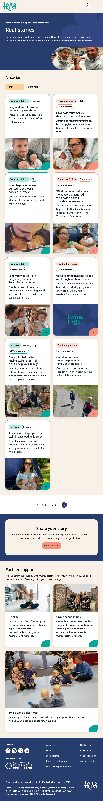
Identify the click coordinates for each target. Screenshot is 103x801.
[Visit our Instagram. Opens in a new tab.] (14, 750)
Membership (52, 756)
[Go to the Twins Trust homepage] (10, 6)
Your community (41, 23)
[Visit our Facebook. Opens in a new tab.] (8, 750)
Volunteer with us (89, 756)
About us (50, 745)
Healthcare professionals (59, 766)
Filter (10, 87)
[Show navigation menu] (98, 6)
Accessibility (27, 782)
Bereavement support (57, 761)
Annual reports (87, 761)
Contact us (85, 745)
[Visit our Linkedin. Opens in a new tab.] (27, 750)
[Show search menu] (87, 6)
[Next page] (64, 505)
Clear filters (32, 87)
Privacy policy (12, 782)
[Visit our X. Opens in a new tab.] (20, 750)
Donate (50, 750)
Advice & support (22, 23)
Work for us (85, 750)
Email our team (51, 545)
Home (8, 23)
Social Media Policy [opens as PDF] (53, 782)
